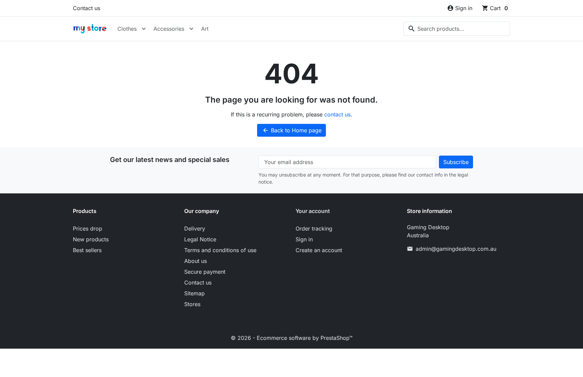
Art (205, 28)
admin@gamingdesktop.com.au (456, 248)
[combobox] (457, 29)
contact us (337, 114)
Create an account (319, 250)
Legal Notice (200, 239)
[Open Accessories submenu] (191, 28)
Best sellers (87, 250)
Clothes (127, 28)
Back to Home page (292, 130)
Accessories (169, 28)
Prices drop (87, 228)
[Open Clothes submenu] (143, 28)
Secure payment (204, 271)
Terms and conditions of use (220, 250)
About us (195, 261)
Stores (192, 304)
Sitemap (194, 293)
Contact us (86, 8)
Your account (313, 211)
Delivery (194, 228)
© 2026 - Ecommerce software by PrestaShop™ (292, 337)
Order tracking (314, 228)
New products (91, 239)
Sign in (304, 239)
